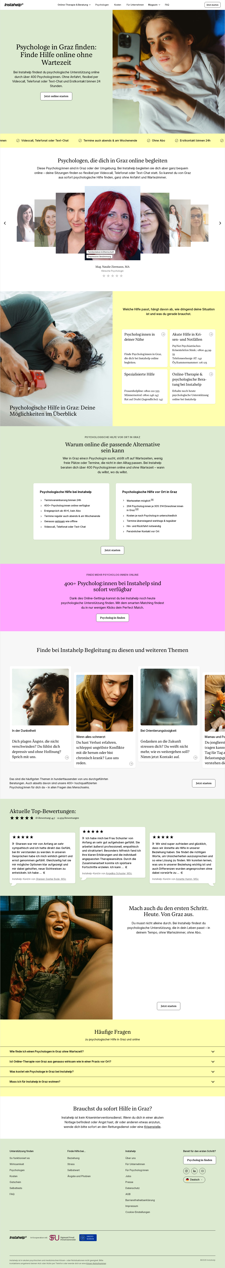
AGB (128, 1194)
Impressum (131, 1206)
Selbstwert (73, 1170)
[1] (152, 500)
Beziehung (73, 1158)
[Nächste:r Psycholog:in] (220, 223)
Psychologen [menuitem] (102, 5)
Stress (71, 1164)
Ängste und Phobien (79, 1176)
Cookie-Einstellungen (137, 1212)
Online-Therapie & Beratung (73, 5)
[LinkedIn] (194, 1171)
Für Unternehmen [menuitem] (135, 5)
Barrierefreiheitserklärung (140, 1200)
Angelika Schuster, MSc (119, 873)
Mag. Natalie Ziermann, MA (112, 266)
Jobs (128, 1176)
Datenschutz (132, 1188)
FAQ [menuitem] (167, 5)
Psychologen (17, 1170)
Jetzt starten (213, 5)
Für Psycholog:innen (137, 1170)
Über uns (130, 1158)
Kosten (13, 1176)
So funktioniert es (20, 1158)
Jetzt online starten (56, 96)
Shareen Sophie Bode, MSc (51, 879)
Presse (129, 1182)
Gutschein (15, 1182)
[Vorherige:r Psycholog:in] (4, 223)
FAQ (12, 1194)
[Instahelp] (13, 5)
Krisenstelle (152, 1127)
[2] (136, 509)
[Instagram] (186, 1171)
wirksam (60, 521)
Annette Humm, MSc (187, 879)
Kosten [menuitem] (117, 5)
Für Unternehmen (135, 1164)
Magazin (153, 5)
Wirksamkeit (17, 1164)
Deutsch (194, 1179)
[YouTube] (202, 1171)
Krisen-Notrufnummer (96, 1263)
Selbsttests (16, 1188)
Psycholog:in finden (112, 617)
